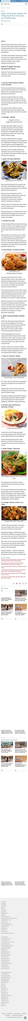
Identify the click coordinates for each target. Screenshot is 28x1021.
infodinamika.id (4, 982)
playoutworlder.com (6, 923)
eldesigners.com (5, 926)
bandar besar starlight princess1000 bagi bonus (12, 893)
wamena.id (3, 910)
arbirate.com (4, 921)
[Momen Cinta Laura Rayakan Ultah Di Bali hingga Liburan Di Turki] (7, 673)
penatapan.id (4, 913)
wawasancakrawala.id (6, 963)
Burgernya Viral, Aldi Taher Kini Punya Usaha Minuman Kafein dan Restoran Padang (12, 563)
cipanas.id (3, 903)
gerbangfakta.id (5, 980)
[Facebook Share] (14, 583)
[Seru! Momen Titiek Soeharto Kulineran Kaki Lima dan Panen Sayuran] (21, 673)
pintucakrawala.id (5, 962)
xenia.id (3, 908)
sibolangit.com (4, 997)
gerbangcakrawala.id (6, 955)
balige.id (3, 915)
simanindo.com (5, 1000)
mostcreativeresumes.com (7, 942)
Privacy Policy (16, 1013)
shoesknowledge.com (6, 947)
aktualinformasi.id (5, 948)
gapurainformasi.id (5, 952)
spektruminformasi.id (6, 977)
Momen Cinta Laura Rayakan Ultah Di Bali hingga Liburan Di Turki (13, 574)
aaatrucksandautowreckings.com (9, 918)
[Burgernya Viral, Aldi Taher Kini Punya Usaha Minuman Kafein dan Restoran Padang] (21, 593)
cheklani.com (4, 928)
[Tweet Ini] (17, 583)
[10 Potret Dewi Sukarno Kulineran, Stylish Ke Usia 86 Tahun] (7, 607)
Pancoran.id (19, 1017)
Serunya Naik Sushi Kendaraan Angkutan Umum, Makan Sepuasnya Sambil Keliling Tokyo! (13, 560)
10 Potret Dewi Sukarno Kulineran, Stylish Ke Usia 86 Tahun (14, 567)
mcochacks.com (5, 940)
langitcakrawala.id (5, 958)
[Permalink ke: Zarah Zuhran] (2, 21)
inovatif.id (3, 906)
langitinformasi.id (5, 960)
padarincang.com (5, 1002)
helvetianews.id (4, 957)
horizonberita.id (5, 974)
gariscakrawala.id (5, 953)
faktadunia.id (4, 950)
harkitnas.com (4, 994)
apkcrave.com (4, 931)
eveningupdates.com (6, 938)
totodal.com (4, 929)
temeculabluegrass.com (7, 925)
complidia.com (4, 937)
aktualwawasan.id (5, 979)
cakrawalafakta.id (5, 966)
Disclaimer (7, 1015)
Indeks (3, 1013)
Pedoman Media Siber (17, 1015)
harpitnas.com (4, 992)
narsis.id (3, 984)
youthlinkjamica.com (6, 920)
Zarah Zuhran (7, 20)
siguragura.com (5, 999)
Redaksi (24, 1013)
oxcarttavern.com (5, 943)
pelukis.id (3, 1005)
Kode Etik (9, 1013)
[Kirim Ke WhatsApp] (26, 583)
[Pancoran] (7, 4)
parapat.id (3, 911)
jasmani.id (3, 901)
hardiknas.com (4, 989)
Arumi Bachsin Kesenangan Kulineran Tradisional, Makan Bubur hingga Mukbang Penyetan (13, 570)
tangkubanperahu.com (6, 995)
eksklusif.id (3, 905)
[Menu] (2, 4)
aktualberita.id (4, 965)
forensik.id (3, 987)
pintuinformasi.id (5, 968)
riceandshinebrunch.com (7, 945)
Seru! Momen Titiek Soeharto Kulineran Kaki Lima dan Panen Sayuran (13, 577)
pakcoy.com (4, 990)
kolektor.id (3, 1003)
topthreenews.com (5, 916)
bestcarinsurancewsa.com (7, 933)
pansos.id (3, 985)
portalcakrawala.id (5, 975)
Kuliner (3, 11)
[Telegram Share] (23, 583)
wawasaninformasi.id (6, 972)
